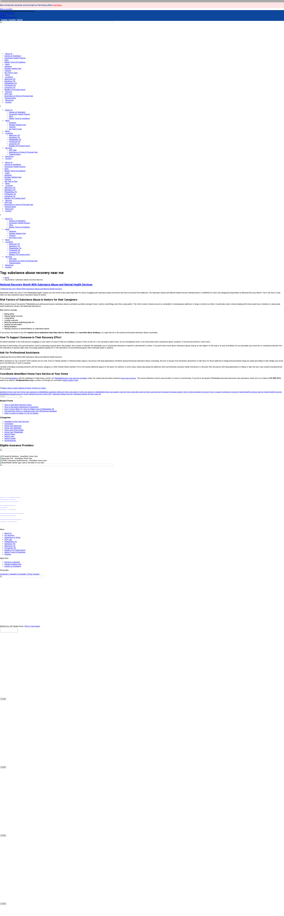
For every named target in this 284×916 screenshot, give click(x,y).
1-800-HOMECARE (7, 525)
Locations (9, 77)
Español (12, 20)
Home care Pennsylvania (14, 430)
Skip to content (6, 9)
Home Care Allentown (12, 426)
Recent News (9, 434)
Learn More (57, 5)
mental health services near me (251, 392)
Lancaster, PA (9, 87)
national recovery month (19, 394)
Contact (8, 102)
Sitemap (7, 554)
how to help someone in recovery (197, 392)
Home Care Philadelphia (13, 432)
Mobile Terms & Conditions (14, 62)
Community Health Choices (15, 58)
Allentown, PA (9, 79)
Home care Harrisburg (12, 428)
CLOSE (3, 699)
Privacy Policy (30, 622)
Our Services (9, 535)
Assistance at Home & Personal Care (18, 96)
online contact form (70, 380)
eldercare (60, 392)
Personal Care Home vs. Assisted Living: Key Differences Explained (30, 411)
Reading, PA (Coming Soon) (14, 90)
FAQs (6, 60)
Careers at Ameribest (12, 56)
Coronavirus (8, 424)
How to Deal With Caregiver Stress (18, 405)
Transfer (7, 71)
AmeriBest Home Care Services (16, 422)
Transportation (10, 98)
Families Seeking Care (12, 68)
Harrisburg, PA (9, 81)
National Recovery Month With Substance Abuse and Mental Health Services (46, 284)
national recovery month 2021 (40, 394)
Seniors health (10, 438)
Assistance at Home (12, 537)
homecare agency (176, 392)
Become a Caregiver (12, 562)
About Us (8, 54)
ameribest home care (8, 392)
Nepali (20, 20)
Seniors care (9, 436)
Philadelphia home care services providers (70, 378)
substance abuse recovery (63, 394)
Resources (9, 100)
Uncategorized (10, 441)
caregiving (52, 392)
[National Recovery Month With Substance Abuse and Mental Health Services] (31, 289)
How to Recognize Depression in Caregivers (21, 407)
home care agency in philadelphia (92, 392)
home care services (128, 378)
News (7, 75)
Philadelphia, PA (10, 83)
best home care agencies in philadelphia (32, 392)
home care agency (72, 392)
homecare (165, 392)
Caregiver (8, 66)
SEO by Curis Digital (32, 626)
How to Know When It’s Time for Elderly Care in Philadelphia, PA (29, 409)
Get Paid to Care (10, 73)
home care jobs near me (136, 392)
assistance (13, 378)
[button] (17, 11)
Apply (7, 64)
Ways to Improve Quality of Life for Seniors (21, 413)
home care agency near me (115, 392)
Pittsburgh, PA (10, 85)
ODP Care (8, 94)
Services (8, 92)
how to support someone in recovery (224, 392)
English (4, 20)
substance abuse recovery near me (87, 394)
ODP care (8, 540)
